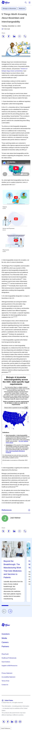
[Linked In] (12, 721)
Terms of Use (5, 681)
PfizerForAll (5, 654)
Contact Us (5, 684)
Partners (5, 646)
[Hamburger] (29, 2)
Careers (5, 642)
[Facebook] (8, 36)
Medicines (22, 8)
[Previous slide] (4, 611)
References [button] (7, 510)
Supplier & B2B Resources (9, 665)
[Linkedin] (14, 36)
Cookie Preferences (5, 728)
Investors (6, 634)
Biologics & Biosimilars (9, 8)
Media (4, 638)
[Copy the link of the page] (25, 36)
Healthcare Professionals (9, 658)
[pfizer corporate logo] (6, 2)
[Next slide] (10, 611)
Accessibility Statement (8, 677)
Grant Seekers (6, 661)
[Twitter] (3, 36)
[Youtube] (20, 721)
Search (26, 3)
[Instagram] (16, 721)
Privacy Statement (7, 673)
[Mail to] (19, 36)
